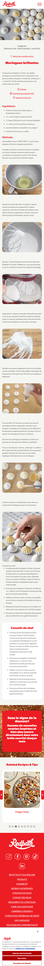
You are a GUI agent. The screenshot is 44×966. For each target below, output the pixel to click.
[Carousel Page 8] (31, 826)
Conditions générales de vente (22, 915)
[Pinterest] (26, 859)
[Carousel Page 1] (10, 826)
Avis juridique (22, 920)
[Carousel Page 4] (19, 826)
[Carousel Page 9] (34, 826)
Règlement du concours (22, 902)
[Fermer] (37, 931)
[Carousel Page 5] (22, 826)
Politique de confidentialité (22, 924)
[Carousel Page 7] (28, 826)
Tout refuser (22, 958)
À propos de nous (22, 893)
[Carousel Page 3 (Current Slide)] (16, 826)
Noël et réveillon (23, 48)
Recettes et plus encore (22, 874)
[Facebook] (18, 859)
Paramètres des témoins (22, 963)
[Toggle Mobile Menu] (39, 4)
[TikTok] (35, 859)
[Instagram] (9, 859)
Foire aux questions (22, 906)
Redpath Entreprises (22, 888)
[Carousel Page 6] (25, 826)
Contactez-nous (22, 897)
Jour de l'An (35, 48)
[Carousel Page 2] (13, 826)
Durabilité (22, 883)
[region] (22, 946)
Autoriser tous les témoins (22, 953)
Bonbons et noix (10, 48)
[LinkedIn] (22, 868)
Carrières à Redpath (22, 911)
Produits (22, 879)
